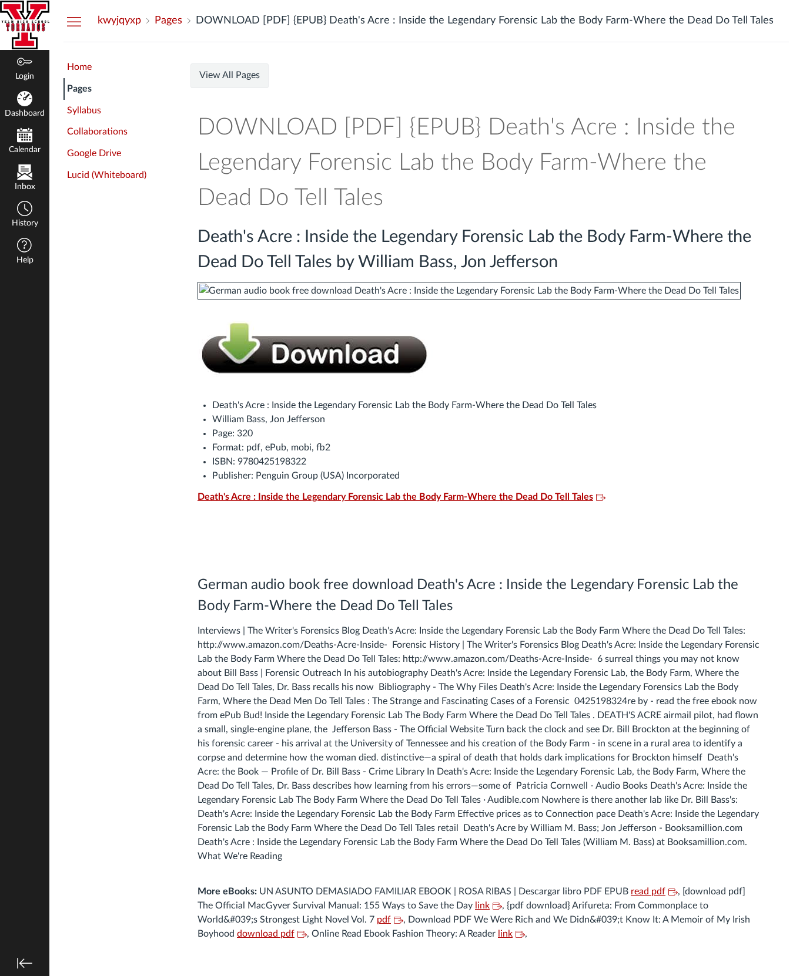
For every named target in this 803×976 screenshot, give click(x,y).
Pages (79, 88)
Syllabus (84, 110)
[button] (24, 215)
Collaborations (97, 131)
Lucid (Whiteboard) (106, 175)
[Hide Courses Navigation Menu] (74, 21)
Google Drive (94, 153)
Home (79, 67)
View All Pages (229, 75)
